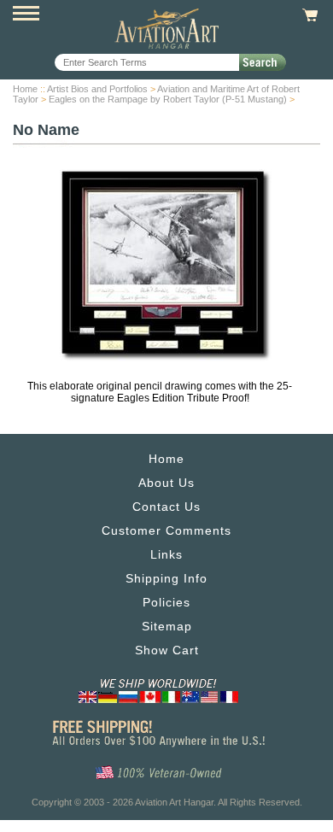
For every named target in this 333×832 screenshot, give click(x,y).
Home (25, 89)
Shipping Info (166, 578)
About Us (166, 482)
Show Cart (167, 650)
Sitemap (167, 626)
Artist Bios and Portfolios (97, 89)
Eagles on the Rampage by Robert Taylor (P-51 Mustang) (168, 99)
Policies (166, 602)
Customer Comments (166, 530)
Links (166, 554)
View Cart (307, 15)
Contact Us (166, 506)
